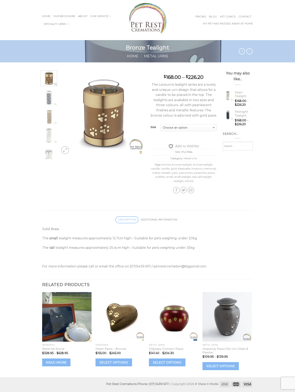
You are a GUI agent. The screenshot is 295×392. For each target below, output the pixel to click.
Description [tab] (127, 219)
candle (165, 168)
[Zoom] (65, 150)
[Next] (137, 112)
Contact (245, 16)
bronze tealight (182, 164)
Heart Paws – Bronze (111, 349)
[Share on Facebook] (176, 190)
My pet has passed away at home (228, 23)
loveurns (196, 168)
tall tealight (204, 176)
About (82, 16)
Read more (56, 362)
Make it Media (208, 384)
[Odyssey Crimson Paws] (173, 317)
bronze (166, 164)
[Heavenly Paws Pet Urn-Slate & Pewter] (227, 317)
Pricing (200, 16)
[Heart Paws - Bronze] (120, 317)
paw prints (185, 172)
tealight (179, 181)
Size (153, 127)
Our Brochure (64, 16)
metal (156, 172)
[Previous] (66, 112)
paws (211, 172)
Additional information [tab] (159, 219)
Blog (213, 16)
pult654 (160, 176)
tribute (189, 181)
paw (175, 172)
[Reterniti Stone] (67, 317)
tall (194, 176)
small (169, 176)
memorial (209, 168)
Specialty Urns (55, 23)
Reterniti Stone (53, 349)
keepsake (184, 168)
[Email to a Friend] (191, 190)
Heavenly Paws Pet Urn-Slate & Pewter (225, 350)
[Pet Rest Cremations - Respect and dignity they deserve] (147, 20)
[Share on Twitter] (183, 190)
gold (174, 168)
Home (46, 16)
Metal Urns (156, 56)
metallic (166, 172)
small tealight (182, 176)
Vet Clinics (228, 16)
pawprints (200, 172)
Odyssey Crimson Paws (166, 349)
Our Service (99, 16)
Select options (114, 362)
